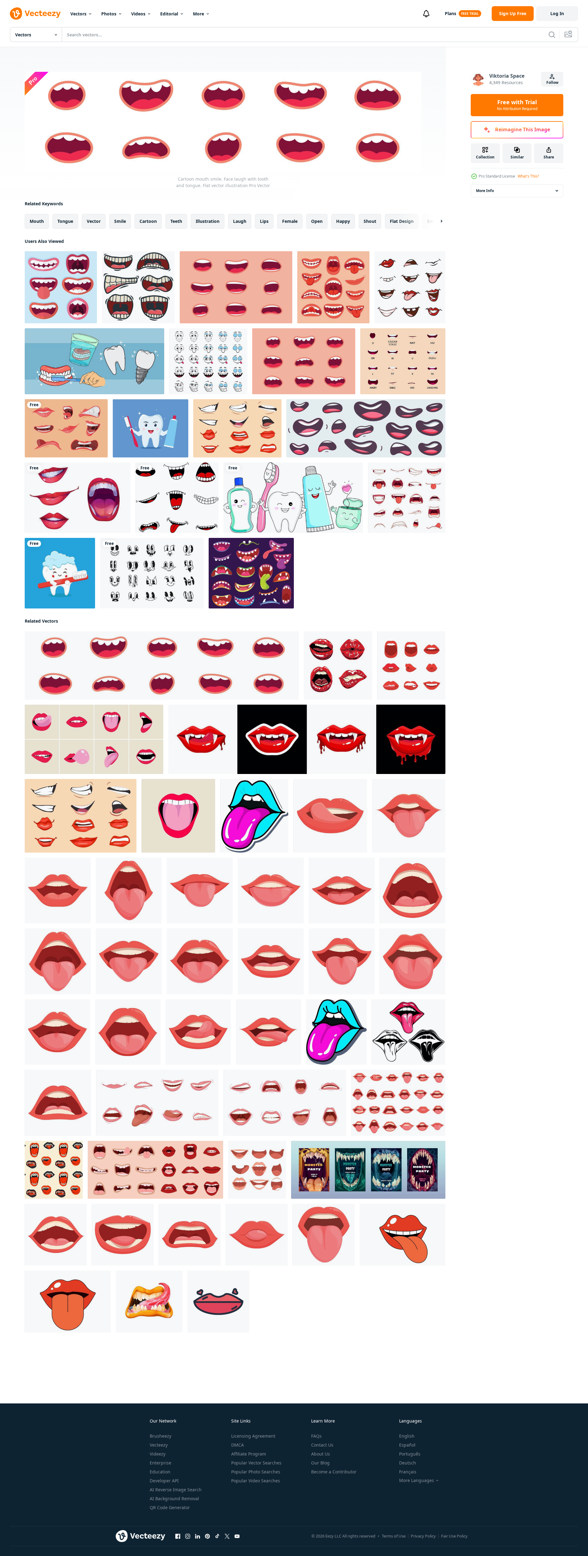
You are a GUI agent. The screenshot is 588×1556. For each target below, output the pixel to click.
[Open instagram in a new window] (187, 1536)
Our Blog (320, 1463)
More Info (485, 190)
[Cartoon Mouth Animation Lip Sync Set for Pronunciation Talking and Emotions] (402, 361)
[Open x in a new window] (227, 1536)
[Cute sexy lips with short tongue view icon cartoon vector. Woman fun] (257, 1235)
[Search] (552, 34)
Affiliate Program (248, 1454)
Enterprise (160, 1463)
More (198, 14)
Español (407, 1445)
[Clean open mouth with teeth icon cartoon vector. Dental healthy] (412, 890)
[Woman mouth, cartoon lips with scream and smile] (78, 497)
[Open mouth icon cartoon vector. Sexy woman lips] (57, 1032)
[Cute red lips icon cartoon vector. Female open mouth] (58, 890)
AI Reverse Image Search (176, 1490)
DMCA (237, 1445)
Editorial (169, 14)
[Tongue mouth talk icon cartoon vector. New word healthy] (200, 961)
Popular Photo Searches (255, 1472)
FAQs (316, 1436)
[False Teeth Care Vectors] (94, 361)
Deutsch (407, 1463)
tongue (65, 221)
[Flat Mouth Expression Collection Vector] (61, 287)
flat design (402, 221)
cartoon (148, 221)
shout (370, 221)
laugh (239, 221)
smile (120, 221)
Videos (138, 14)
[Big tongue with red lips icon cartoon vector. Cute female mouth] (324, 1235)
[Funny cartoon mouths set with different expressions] (365, 428)
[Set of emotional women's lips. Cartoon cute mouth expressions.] (157, 1103)
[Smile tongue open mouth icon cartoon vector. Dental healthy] (342, 961)
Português (409, 1454)
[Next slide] (436, 221)
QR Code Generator (170, 1507)
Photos (108, 14)
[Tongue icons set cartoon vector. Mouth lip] (398, 1103)
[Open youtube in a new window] (237, 1536)
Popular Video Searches (255, 1481)
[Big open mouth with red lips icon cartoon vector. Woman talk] (128, 1032)
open (317, 221)
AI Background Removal (174, 1498)
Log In (557, 13)
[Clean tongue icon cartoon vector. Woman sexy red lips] (58, 961)
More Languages (416, 1480)
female (290, 221)
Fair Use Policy (454, 1536)
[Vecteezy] (35, 13)
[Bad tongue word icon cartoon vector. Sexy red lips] (190, 1235)
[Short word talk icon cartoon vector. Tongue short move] (123, 1235)
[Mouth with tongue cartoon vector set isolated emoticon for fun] (177, 497)
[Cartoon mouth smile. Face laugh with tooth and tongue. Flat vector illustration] (303, 361)
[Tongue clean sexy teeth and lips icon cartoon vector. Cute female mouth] (198, 1032)
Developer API (164, 1481)
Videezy (157, 1454)
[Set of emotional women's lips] (284, 1103)
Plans (450, 13)
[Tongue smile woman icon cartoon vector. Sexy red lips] (129, 961)
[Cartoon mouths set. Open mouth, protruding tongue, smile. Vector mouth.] (409, 287)
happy (343, 221)
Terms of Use (394, 1536)
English (407, 1436)
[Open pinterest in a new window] (207, 1536)
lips (264, 221)
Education (160, 1472)
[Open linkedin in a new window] (197, 1536)
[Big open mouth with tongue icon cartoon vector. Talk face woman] (129, 890)
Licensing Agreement (253, 1436)
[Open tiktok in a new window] (217, 1536)
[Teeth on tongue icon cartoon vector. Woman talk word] (271, 890)
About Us (320, 1454)
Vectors (78, 14)
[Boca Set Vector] (338, 665)
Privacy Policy (423, 1536)
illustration (207, 221)
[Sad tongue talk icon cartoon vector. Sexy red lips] (58, 1103)
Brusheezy (160, 1436)
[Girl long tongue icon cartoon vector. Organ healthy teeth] (408, 816)
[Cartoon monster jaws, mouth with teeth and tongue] (149, 1302)
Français (407, 1472)
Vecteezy (159, 1445)
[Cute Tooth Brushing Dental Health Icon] (60, 573)
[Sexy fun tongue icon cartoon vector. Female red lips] (412, 961)
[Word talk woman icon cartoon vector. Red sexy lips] (342, 890)
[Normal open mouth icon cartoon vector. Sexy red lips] (271, 961)
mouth (37, 221)
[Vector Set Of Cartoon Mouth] (138, 287)
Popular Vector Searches (256, 1463)
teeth (176, 221)
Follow (552, 82)
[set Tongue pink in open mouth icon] (408, 1032)
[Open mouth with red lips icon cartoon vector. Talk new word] (56, 1235)
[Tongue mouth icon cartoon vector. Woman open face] (200, 890)
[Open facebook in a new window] (177, 1536)
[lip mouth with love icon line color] (218, 1302)
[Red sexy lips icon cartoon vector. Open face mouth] (268, 1032)
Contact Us (322, 1445)
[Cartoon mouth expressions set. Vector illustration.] (237, 428)
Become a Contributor (334, 1472)
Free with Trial (517, 105)
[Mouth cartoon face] (257, 1170)
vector (94, 221)
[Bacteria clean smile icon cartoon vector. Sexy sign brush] (330, 816)
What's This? (528, 176)
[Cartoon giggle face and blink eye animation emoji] (208, 361)
